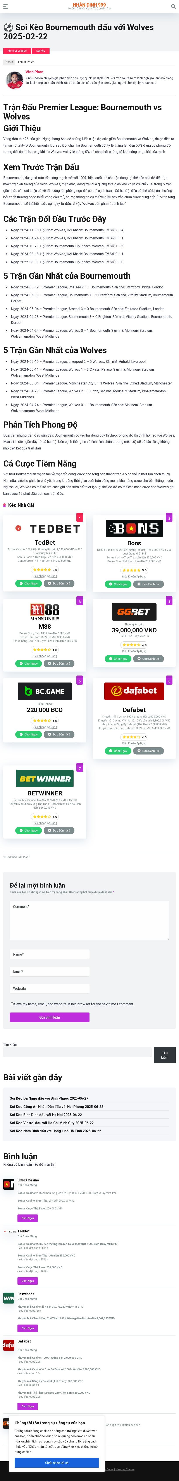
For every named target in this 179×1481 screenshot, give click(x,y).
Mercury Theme (124, 1469)
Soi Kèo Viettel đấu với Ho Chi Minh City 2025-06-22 (52, 1123)
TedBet (23, 1231)
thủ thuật (23, 856)
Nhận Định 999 (89, 4)
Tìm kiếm (10, 1044)
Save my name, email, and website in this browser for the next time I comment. (74, 1004)
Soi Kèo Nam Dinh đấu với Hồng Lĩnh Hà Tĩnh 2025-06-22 (55, 1131)
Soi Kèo (40, 50)
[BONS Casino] (134, 536)
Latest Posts (26, 62)
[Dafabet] (134, 699)
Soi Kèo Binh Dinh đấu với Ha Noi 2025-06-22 (46, 1115)
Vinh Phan (34, 72)
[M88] (45, 619)
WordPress (107, 1469)
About (9, 62)
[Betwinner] (45, 786)
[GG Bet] (134, 619)
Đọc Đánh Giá (61, 583)
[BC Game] (45, 699)
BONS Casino (28, 1180)
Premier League (17, 50)
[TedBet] (45, 535)
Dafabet (24, 1341)
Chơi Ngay (31, 583)
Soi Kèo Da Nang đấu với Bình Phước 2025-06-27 (49, 1098)
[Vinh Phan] (14, 88)
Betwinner (25, 1294)
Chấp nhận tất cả (57, 1463)
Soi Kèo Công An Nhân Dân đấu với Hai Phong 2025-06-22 (56, 1107)
